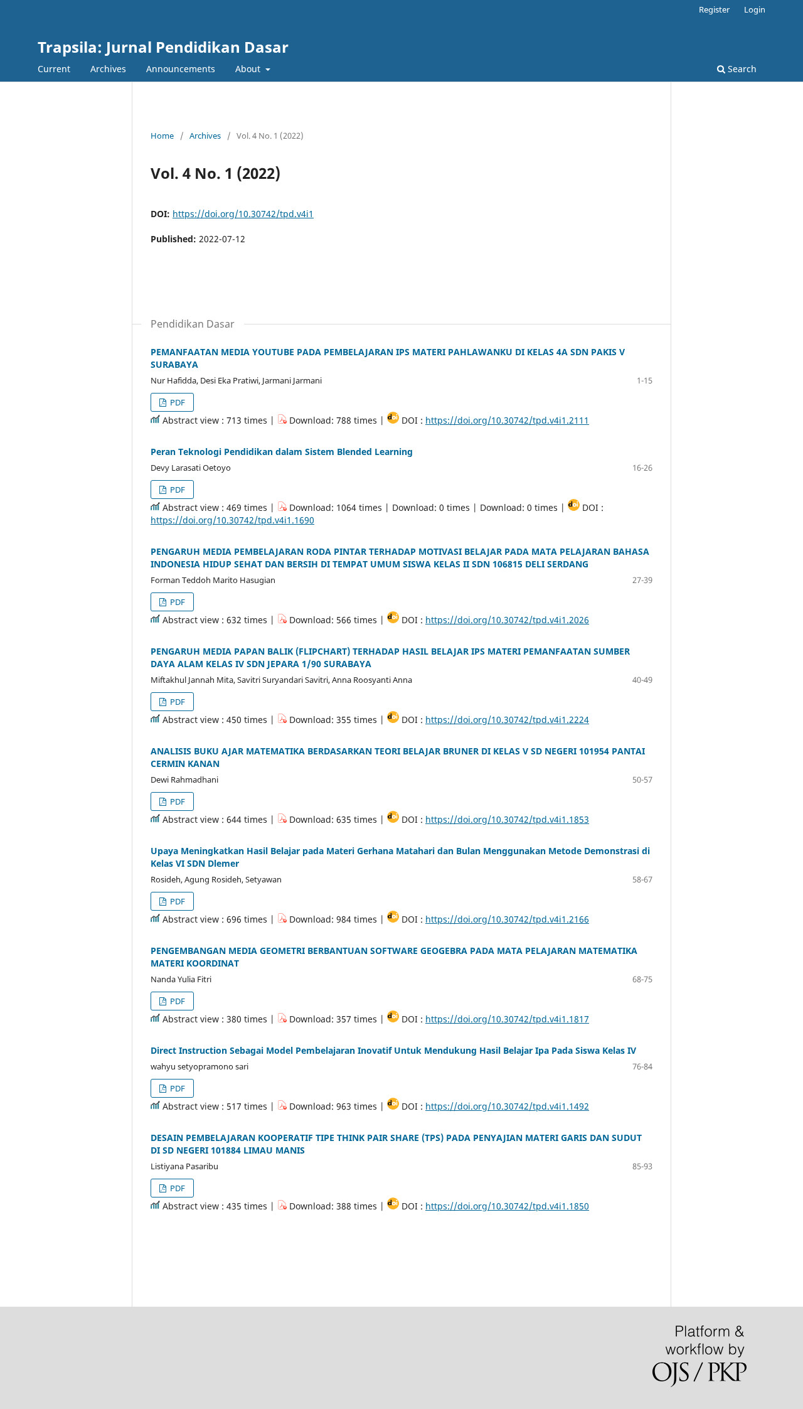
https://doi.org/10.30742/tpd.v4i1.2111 (507, 420)
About (249, 69)
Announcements (180, 69)
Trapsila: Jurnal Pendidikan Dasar (163, 46)
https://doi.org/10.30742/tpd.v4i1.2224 (507, 720)
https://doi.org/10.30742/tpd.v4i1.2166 (507, 919)
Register (714, 9)
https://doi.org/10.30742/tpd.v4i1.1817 (507, 1019)
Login (754, 9)
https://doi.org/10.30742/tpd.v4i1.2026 (507, 620)
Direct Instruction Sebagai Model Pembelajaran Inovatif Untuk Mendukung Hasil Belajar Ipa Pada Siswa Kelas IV (393, 1050)
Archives (108, 69)
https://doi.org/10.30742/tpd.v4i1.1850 (507, 1206)
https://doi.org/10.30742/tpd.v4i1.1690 (232, 520)
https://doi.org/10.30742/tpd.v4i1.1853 (507, 819)
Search (741, 69)
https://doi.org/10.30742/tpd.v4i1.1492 (507, 1106)
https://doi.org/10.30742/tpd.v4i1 (243, 214)
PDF (176, 402)
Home (162, 135)
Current (54, 69)
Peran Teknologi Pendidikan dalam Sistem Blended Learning (282, 452)
